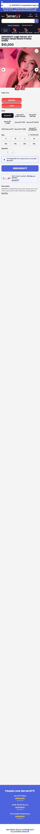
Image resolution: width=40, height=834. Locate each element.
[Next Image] (36, 69)
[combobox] (18, 21)
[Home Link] (13, 16)
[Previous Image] (3, 69)
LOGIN (11, 105)
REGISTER (11, 100)
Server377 (20, 168)
